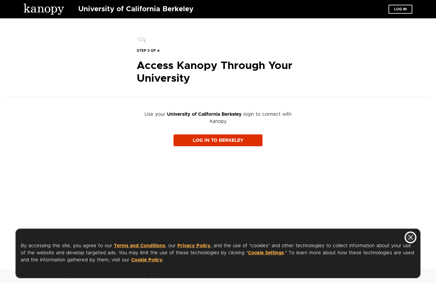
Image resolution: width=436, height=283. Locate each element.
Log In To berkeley (218, 140)
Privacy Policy (194, 245)
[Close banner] (410, 237)
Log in (400, 9)
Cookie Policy (147, 260)
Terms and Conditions (139, 245)
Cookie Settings (266, 252)
